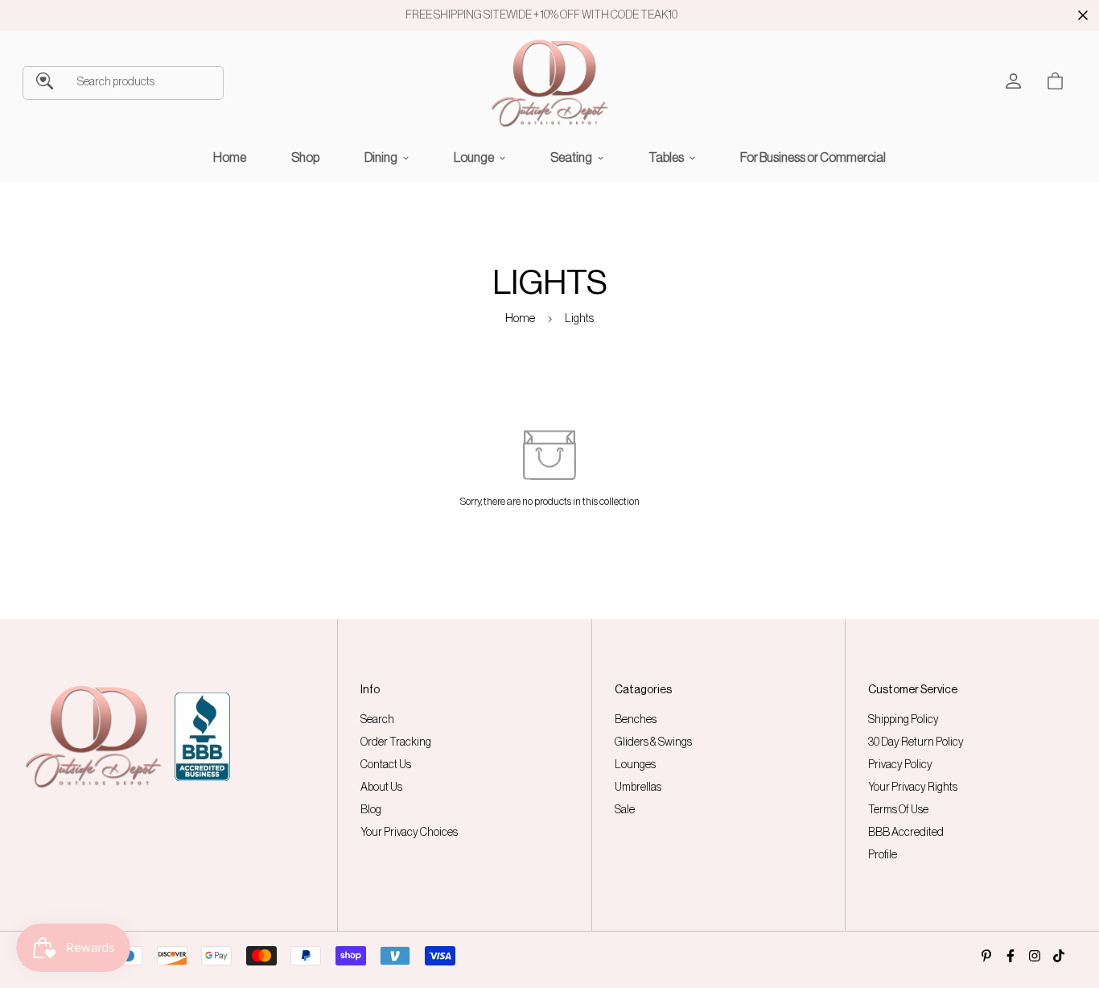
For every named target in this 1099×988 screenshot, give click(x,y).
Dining (380, 157)
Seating (571, 157)
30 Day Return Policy (916, 742)
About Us (381, 787)
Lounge (474, 157)
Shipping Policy (903, 719)
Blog (370, 810)
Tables (666, 157)
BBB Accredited (906, 832)
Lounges (635, 765)
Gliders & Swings (653, 742)
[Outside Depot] (549, 83)
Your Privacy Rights (912, 787)
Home (229, 157)
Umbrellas (638, 787)
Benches (636, 719)
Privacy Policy (900, 765)
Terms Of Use (898, 810)
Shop (305, 157)
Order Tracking (395, 742)
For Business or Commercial (813, 157)
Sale (625, 810)
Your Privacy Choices (409, 832)
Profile (882, 855)
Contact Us (385, 765)
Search (377, 719)
